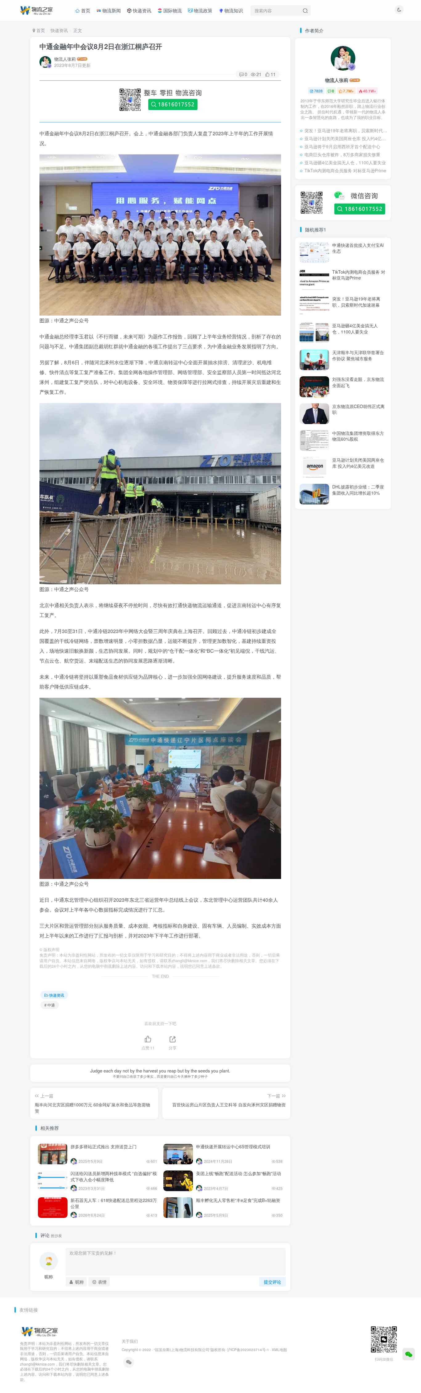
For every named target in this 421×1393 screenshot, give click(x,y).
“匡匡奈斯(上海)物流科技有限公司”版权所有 (189, 1349)
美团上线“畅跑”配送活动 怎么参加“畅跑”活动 (238, 1173)
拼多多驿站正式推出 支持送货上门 (104, 1146)
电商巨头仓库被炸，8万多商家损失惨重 (342, 154)
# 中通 (49, 1004)
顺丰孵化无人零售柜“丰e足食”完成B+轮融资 (238, 1200)
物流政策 (202, 10)
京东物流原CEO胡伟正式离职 (358, 409)
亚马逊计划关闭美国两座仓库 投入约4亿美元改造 (346, 138)
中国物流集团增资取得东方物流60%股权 (358, 436)
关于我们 (130, 1341)
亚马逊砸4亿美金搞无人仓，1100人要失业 (345, 162)
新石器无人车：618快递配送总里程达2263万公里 (114, 1203)
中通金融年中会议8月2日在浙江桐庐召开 (100, 46)
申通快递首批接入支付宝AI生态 (358, 248)
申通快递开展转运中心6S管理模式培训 (233, 1146)
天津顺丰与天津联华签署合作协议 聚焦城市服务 (358, 355)
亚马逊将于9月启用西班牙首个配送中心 (342, 146)
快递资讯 (141, 10)
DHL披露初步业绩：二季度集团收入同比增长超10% (358, 490)
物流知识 (233, 10)
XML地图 (279, 1349)
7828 (318, 90)
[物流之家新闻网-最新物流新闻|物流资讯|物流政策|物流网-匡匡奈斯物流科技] (36, 10)
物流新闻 (111, 10)
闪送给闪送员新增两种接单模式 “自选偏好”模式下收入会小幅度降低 (114, 1176)
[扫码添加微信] (409, 1354)
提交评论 (272, 1282)
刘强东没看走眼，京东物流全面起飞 (358, 382)
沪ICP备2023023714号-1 (248, 1349)
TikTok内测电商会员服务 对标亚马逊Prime (345, 170)
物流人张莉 (65, 59)
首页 (85, 10)
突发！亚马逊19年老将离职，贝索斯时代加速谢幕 (346, 130)
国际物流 (172, 10)
